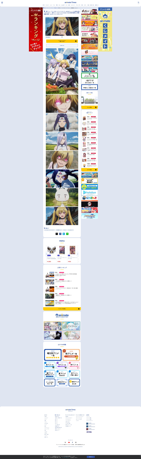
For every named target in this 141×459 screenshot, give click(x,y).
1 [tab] (85, 104)
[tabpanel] (89, 100)
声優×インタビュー (58, 428)
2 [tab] (86, 104)
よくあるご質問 (68, 423)
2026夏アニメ (58, 230)
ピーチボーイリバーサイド (49, 230)
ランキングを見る (62, 308)
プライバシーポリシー (69, 417)
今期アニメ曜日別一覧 (58, 417)
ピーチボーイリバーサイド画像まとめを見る (62, 41)
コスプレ (46, 431)
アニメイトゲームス (79, 417)
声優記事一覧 (57, 426)
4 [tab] (89, 104)
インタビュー (70, 230)
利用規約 (67, 416)
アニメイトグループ (89, 420)
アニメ (65, 230)
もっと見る (89, 107)
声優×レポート (57, 430)
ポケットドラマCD (79, 419)
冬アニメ (56, 423)
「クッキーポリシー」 (66, 457)
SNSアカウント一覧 (69, 424)
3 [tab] (88, 104)
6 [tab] (92, 104)
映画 (45, 426)
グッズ (46, 424)
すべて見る (89, 169)
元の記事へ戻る (62, 45)
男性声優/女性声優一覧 (58, 427)
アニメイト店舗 (89, 419)
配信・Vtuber (47, 434)
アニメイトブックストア (79, 416)
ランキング (46, 417)
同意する (91, 456)
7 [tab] (93, 104)
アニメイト (88, 416)
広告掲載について (68, 426)
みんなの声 (46, 423)
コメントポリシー (68, 420)
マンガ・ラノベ (47, 427)
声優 (45, 420)
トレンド (46, 435)
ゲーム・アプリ (47, 428)
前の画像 (48, 37)
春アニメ (56, 419)
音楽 (45, 430)
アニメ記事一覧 (57, 424)
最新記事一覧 (57, 416)
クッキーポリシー (68, 419)
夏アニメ (56, 420)
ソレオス (77, 420)
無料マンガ (46, 437)
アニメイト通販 (89, 417)
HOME (46, 416)
